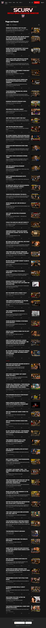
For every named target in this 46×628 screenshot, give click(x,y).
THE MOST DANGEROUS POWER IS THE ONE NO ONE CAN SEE (17, 453)
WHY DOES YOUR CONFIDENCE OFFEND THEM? (16, 156)
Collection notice (30, 620)
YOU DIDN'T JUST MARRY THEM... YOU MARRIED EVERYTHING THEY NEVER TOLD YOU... (17, 471)
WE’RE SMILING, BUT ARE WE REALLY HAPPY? (16, 203)
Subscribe (37, 2)
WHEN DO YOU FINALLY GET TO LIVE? (16, 28)
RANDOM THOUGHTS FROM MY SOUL (16, 101)
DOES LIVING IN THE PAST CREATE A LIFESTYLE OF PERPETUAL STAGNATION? (17, 403)
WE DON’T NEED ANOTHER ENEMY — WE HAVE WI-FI (16, 216)
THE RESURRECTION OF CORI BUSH (15, 531)
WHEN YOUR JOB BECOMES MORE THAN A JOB (15, 344)
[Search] (30, 2)
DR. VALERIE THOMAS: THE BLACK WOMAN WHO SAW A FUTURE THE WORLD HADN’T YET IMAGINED (17, 352)
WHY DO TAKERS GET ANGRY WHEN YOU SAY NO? (17, 412)
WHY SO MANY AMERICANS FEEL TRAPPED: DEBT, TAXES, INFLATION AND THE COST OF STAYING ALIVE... (17, 30)
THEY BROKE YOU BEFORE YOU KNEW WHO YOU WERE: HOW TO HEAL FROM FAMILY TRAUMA (17, 378)
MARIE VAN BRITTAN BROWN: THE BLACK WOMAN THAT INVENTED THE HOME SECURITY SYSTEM (17, 50)
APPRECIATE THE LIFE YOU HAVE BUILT (13, 103)
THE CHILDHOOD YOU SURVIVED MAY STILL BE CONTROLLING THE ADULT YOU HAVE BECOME (15, 367)
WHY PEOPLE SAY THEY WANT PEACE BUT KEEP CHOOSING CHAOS (17, 424)
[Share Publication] (32, 2)
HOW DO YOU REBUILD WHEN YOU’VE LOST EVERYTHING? (17, 332)
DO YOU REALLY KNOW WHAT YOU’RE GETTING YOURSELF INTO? (17, 129)
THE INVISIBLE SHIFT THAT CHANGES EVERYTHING (15, 414)
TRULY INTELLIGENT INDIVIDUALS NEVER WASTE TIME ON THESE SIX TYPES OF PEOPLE (17, 60)
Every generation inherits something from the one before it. (17, 581)
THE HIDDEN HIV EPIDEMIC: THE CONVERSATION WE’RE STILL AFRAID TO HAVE (17, 224)
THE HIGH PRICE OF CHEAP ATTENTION (13, 542)
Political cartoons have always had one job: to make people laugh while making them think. (17, 286)
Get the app (28, 622)
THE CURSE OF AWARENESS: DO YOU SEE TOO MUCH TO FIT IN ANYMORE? (17, 301)
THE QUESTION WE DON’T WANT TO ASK (14, 188)
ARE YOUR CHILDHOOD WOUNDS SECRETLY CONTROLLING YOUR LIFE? (18, 364)
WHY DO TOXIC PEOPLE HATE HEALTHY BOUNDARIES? (16, 559)
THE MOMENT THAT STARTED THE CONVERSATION (16, 254)
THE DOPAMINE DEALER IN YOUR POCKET (17, 394)
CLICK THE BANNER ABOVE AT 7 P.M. (13, 235)
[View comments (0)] (14, 33)
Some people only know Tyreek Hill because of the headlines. (18, 388)
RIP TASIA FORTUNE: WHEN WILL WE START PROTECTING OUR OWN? (18, 242)
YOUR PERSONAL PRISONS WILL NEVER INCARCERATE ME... (16, 92)
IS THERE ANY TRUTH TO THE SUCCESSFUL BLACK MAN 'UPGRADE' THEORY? (17, 186)
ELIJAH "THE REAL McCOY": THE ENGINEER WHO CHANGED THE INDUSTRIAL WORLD (17, 431)
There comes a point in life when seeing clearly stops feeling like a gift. (17, 304)
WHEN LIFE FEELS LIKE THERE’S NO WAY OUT (14, 334)
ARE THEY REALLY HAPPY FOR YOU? (16, 118)
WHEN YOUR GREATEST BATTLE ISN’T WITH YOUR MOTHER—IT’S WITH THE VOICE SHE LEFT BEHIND (18, 485)
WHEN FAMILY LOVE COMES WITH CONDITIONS (15, 294)
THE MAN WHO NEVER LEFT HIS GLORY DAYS (14, 405)
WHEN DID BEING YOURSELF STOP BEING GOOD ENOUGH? (17, 321)
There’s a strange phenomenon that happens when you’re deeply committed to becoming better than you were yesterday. (17, 159)
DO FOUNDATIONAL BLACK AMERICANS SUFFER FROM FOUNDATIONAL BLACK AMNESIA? (16, 81)
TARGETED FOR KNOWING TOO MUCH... (16, 194)
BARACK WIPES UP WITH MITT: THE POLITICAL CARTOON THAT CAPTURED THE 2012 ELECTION (17, 283)
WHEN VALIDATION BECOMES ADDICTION (14, 572)
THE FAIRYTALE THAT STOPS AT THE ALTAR (14, 474)
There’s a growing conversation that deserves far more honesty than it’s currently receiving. (16, 85)
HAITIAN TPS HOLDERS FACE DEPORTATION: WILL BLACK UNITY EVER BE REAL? (18, 502)
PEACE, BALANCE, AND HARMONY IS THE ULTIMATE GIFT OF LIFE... (17, 492)
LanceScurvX (12, 43)
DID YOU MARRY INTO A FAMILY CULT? (16, 293)
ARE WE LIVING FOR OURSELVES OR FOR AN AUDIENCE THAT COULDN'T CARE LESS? (18, 207)
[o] (35, 30)
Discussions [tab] (14, 24)
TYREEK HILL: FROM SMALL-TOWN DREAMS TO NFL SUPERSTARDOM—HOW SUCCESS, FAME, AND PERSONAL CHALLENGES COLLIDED (18, 386)
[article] (23, 31)
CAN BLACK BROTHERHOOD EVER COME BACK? (17, 146)
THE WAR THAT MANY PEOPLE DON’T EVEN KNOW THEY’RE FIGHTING (17, 590)
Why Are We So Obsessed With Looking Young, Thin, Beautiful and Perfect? (16, 325)
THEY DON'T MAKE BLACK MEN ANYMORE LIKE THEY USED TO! (17, 512)
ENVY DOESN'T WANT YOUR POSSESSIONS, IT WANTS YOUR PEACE (17, 460)
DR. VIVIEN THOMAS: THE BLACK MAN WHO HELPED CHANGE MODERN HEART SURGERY (18, 136)
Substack (17, 625)
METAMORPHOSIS (9, 52)
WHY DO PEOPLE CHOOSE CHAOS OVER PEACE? (16, 421)
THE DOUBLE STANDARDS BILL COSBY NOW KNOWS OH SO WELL (18, 607)
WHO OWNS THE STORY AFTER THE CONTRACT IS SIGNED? (15, 598)
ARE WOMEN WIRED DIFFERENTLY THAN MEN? (15, 73)
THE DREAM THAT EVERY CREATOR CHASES (14, 600)
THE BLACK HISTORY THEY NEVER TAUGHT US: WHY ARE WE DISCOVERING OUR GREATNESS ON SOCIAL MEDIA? (17, 38)
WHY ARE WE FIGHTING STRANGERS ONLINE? (16, 214)
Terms (25, 620)
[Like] (6, 33)
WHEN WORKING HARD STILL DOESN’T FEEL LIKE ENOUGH (17, 179)
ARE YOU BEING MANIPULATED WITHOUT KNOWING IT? (17, 449)
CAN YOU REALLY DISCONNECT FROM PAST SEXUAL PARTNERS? (17, 71)
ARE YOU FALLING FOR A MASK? (14, 126)
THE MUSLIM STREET (10, 532)
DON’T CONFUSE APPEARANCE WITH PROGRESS (16, 177)
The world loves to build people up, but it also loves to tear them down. (17, 610)
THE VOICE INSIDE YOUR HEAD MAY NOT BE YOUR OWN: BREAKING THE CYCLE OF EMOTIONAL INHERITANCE (17, 481)
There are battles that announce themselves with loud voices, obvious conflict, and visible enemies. (18, 463)
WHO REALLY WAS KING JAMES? (15, 109)
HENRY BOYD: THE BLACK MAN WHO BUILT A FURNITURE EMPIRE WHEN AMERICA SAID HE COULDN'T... (18, 550)
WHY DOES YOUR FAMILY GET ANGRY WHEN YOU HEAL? (16, 374)
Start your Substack (20, 622)
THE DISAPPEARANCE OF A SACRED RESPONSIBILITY (16, 515)
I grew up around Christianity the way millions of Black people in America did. (16, 111)
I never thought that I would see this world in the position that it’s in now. (17, 264)
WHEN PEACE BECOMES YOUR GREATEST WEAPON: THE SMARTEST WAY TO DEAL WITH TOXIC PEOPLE (17, 562)
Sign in (42, 2)
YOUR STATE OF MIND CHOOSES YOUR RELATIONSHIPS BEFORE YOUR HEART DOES (18, 569)
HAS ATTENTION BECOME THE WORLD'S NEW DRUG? (16, 540)
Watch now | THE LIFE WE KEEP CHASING (14, 443)
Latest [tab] (8, 24)
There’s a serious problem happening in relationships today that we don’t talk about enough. (17, 170)
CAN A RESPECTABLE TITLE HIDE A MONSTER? (15, 271)
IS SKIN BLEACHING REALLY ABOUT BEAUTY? (15, 587)
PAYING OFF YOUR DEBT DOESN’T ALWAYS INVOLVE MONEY (17, 261)
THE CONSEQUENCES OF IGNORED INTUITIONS (15, 311)
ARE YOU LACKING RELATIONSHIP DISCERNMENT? (15, 166)
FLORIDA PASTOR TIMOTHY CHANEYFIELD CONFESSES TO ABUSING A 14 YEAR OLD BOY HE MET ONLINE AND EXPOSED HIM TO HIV (17, 275)
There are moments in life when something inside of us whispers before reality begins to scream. (16, 314)
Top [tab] (10, 24)
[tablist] (11, 25)
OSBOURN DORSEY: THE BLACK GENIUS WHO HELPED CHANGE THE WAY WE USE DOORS (17, 232)
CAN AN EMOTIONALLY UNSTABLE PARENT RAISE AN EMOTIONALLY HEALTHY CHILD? (17, 521)
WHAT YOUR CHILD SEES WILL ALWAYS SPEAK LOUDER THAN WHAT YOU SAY (18, 525)
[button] (6, 2)
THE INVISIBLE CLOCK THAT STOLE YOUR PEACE (17, 578)
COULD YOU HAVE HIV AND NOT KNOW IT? (17, 222)
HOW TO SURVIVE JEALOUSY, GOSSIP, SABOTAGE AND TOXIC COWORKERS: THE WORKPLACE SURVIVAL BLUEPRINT (17, 342)
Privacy (22, 620)
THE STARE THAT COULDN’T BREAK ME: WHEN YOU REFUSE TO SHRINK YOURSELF (17, 252)
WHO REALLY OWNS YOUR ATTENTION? (13, 396)
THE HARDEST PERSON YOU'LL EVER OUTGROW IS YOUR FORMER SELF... (16, 440)
